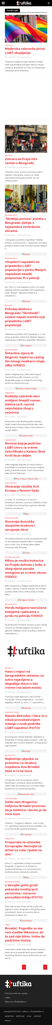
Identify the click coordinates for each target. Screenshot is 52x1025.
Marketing (9, 1016)
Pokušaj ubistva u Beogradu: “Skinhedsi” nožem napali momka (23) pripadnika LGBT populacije (25, 317)
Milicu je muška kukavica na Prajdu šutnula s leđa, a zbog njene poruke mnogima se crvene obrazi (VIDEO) (25, 568)
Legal (29, 1016)
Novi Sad (8, 483)
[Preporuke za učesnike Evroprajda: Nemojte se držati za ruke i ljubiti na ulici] (26, 834)
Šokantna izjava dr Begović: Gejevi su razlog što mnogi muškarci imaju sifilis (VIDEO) (25, 359)
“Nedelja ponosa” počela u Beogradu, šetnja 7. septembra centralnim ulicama (25, 225)
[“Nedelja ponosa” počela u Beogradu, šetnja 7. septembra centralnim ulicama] (26, 198)
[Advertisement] (26, 97)
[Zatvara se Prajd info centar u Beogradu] (26, 138)
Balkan (8, 518)
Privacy (8, 1021)
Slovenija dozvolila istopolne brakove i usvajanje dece (20, 525)
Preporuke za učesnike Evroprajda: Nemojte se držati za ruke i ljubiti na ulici (23, 848)
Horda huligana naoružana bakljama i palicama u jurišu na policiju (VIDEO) (25, 612)
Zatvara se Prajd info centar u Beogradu (21, 161)
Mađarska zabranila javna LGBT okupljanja (25, 50)
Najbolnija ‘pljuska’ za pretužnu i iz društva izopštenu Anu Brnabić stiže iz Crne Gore (22, 765)
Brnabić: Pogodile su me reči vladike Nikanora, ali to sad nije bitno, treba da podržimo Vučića (25, 934)
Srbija (14, 350)
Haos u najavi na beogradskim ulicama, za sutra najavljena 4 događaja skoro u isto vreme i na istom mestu (24, 679)
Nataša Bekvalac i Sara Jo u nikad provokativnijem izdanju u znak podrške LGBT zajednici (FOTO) (26, 722)
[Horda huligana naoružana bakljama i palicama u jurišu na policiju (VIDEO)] (26, 600)
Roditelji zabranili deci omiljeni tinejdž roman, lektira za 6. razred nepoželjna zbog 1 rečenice (23, 404)
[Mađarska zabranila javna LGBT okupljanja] (26, 28)
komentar (23, 329)
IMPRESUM (20, 1016)
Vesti (11, 45)
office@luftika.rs (20, 1002)
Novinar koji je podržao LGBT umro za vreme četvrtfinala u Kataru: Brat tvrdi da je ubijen (25, 449)
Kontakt (37, 1016)
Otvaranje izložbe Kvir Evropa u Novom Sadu (22, 488)
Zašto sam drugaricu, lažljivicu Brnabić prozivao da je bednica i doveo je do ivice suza (26, 808)
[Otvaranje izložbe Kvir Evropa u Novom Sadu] (26, 478)
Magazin (8, 350)
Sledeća (45, 967)
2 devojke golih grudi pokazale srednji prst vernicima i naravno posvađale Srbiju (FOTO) (23, 891)
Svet (7, 45)
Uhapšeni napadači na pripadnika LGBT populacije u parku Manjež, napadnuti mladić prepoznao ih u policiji (25, 270)
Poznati (15, 712)
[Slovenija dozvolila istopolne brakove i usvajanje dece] (26, 513)
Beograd (8, 156)
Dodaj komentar (25, 57)
